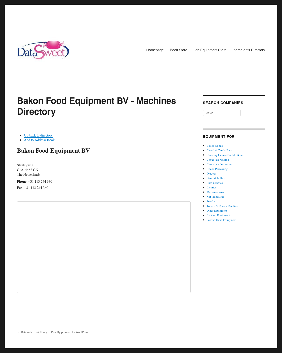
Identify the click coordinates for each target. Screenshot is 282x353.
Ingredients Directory (249, 49)
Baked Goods (215, 146)
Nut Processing (215, 197)
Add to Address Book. (40, 139)
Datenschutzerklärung (34, 332)
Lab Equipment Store (209, 49)
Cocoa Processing (217, 169)
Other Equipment (217, 211)
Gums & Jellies (215, 178)
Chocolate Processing (219, 164)
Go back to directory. (38, 135)
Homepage (155, 49)
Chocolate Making (218, 159)
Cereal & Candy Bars (219, 150)
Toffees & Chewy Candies (222, 206)
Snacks (211, 201)
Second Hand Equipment (221, 220)
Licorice (212, 187)
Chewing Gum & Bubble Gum (225, 155)
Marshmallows (215, 192)
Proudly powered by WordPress (69, 332)
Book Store (178, 49)
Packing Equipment (218, 215)
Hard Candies (215, 183)
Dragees (211, 173)
